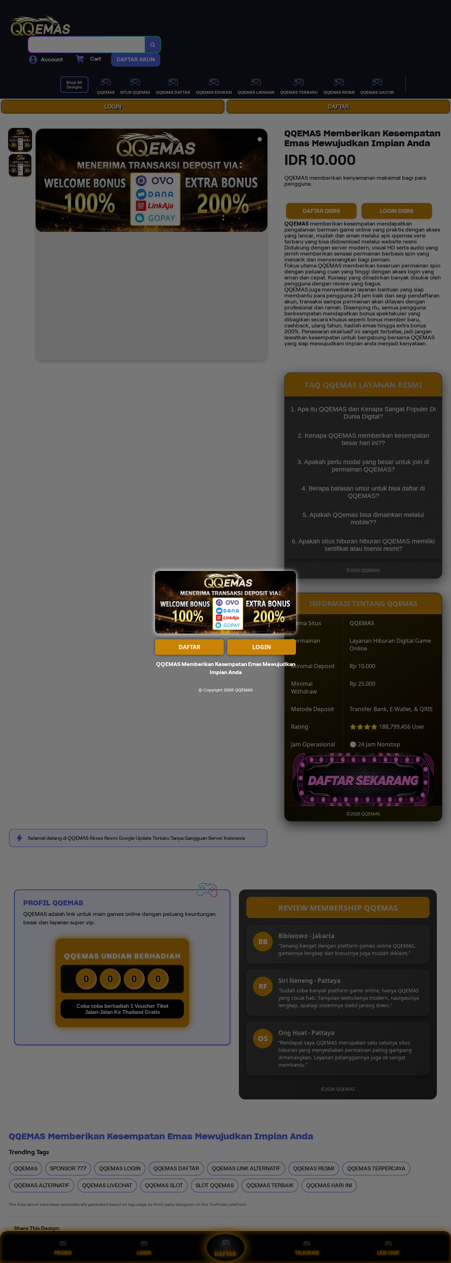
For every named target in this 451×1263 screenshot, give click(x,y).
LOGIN (261, 647)
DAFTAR (189, 647)
